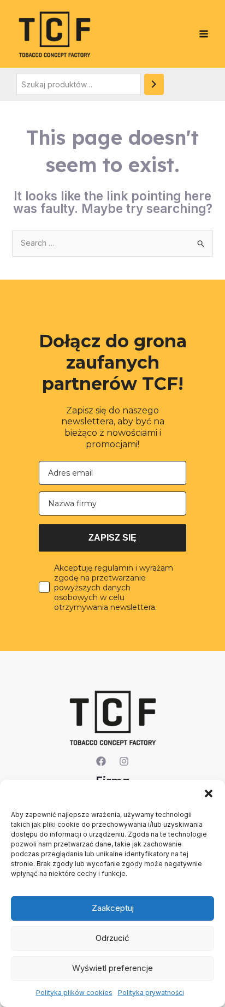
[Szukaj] (154, 84)
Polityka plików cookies (74, 992)
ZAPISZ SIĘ (112, 537)
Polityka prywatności (151, 992)
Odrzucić (112, 938)
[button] (208, 793)
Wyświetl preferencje (112, 968)
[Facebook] (101, 761)
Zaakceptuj (113, 908)
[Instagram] (124, 761)
